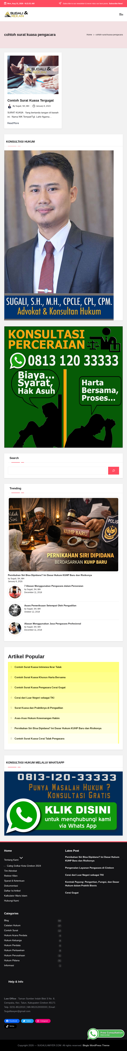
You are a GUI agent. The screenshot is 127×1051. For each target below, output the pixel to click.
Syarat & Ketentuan (14, 880)
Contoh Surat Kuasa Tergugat (30, 100)
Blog (6, 920)
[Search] (113, 471)
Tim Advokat (10, 870)
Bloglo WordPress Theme (96, 1045)
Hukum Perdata (12, 945)
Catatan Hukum (12, 925)
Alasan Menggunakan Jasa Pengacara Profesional (52, 623)
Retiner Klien (11, 875)
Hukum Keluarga (13, 940)
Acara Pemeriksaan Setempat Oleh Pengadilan (50, 605)
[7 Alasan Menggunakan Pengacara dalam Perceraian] (15, 592)
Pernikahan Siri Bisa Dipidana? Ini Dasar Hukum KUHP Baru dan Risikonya (50, 575)
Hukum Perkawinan (14, 950)
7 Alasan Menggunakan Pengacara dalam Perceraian (53, 586)
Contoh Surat (11, 930)
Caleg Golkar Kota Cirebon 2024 (24, 865)
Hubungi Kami (11, 900)
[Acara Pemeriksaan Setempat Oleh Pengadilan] (15, 610)
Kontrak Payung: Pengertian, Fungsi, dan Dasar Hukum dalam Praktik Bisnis (92, 884)
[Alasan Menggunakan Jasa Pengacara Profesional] (15, 628)
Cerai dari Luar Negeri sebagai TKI (84, 875)
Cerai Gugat (72, 892)
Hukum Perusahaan (14, 955)
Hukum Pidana (12, 960)
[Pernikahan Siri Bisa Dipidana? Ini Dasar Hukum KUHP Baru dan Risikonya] (63, 534)
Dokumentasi (11, 885)
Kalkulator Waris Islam (15, 895)
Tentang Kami (11, 859)
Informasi (9, 965)
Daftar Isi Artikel (12, 890)
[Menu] (121, 14)
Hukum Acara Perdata (15, 935)
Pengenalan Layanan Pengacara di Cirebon (89, 867)
